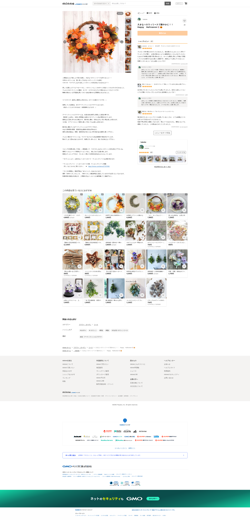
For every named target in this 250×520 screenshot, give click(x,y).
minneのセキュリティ (171, 374)
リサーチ (130, 515)
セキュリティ (113, 515)
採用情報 (126, 396)
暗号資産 (149, 515)
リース (96, 324)
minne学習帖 (134, 367)
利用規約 (167, 371)
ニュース (133, 371)
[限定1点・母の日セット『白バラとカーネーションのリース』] (156, 114)
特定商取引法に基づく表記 (162, 166)
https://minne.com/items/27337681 (99, 166)
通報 (157, 13)
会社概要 (120, 396)
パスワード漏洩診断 (97, 474)
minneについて (67, 364)
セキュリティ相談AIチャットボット (124, 474)
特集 (64, 381)
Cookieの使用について (84, 396)
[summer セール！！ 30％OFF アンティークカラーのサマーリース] (159, 48)
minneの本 (134, 374)
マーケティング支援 (122, 515)
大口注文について (136, 386)
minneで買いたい (68, 367)
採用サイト (132, 448)
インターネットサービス (80, 515)
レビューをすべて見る (162, 133)
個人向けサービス (157, 515)
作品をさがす (67, 371)
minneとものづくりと (137, 364)
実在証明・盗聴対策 (66, 476)
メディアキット (134, 396)
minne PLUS (100, 378)
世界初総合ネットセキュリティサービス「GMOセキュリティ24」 (76, 474)
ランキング (66, 378)
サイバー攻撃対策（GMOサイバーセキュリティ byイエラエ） (86, 476)
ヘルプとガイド (169, 367)
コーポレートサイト (121, 448)
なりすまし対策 (126, 476)
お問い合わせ (168, 378)
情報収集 (136, 515)
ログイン (179, 3)
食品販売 (99, 367)
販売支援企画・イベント (105, 384)
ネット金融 (142, 515)
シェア (142, 13)
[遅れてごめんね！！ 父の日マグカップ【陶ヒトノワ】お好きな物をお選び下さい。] (162, 86)
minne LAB (100, 381)
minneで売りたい (102, 364)
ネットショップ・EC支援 (93, 515)
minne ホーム (66, 347)
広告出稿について (136, 383)
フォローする (181, 152)
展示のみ (162, 33)
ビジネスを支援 (104, 515)
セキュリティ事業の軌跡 (137, 476)
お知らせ (167, 364)
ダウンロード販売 (102, 374)
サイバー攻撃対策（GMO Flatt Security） (112, 476)
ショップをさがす (68, 374)
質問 (150, 13)
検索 (167, 3)
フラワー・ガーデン (85, 324)
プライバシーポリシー (111, 396)
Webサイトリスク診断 (109, 474)
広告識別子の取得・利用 (97, 396)
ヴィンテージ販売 (102, 371)
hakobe (144, 19)
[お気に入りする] (185, 21)
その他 (163, 515)
